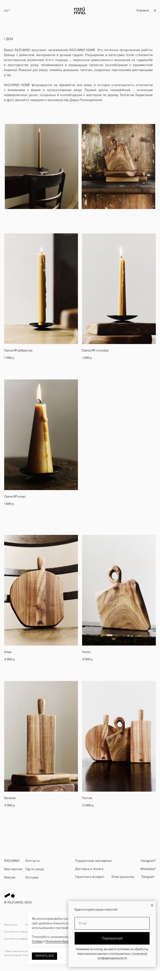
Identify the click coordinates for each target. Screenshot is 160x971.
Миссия (9, 877)
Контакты (32, 860)
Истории (31, 877)
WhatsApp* (148, 869)
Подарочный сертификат (93, 860)
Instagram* (148, 860)
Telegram (147, 876)
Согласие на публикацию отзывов (24, 931)
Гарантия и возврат (90, 876)
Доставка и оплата (89, 869)
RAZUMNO (12, 860)
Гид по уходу (34, 869)
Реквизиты (10, 924)
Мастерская (13, 869)
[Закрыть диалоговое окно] (152, 905)
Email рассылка (123, 876)
